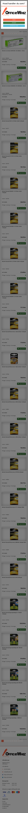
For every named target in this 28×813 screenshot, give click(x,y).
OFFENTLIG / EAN (14, 25)
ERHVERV (14, 22)
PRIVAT (14, 19)
